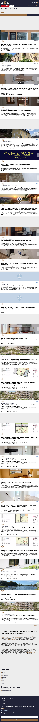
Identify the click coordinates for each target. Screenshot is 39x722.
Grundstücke (17, 637)
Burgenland (4, 670)
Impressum (5, 702)
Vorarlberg (4, 682)
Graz (9, 639)
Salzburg (4, 677)
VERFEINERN (33, 15)
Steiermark (4, 678)
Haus (36, 636)
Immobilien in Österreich (17, 636)
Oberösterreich (5, 675)
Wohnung (31, 636)
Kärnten (3, 672)
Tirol (3, 680)
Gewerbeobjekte (9, 637)
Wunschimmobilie (31, 652)
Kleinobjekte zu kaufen (6, 688)
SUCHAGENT (6, 15)
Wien (3, 683)
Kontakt (4, 703)
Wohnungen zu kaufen (6, 690)
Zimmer (4, 637)
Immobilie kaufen (13, 642)
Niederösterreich (5, 674)
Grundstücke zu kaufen (6, 692)
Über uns (5, 700)
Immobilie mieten (13, 648)
